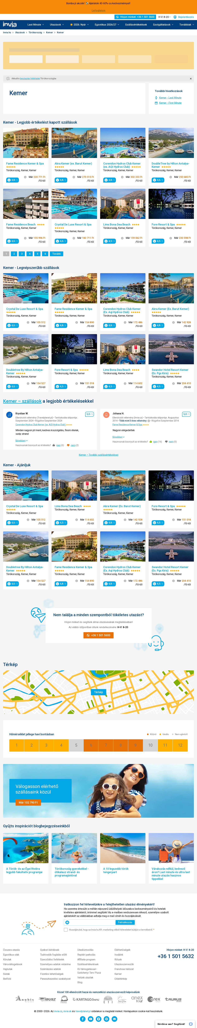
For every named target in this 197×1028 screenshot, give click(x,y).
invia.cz (58, 1011)
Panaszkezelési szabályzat (55, 978)
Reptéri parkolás (86, 954)
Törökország (36, 32)
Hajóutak (7, 969)
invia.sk (67, 1011)
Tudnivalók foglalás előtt (53, 954)
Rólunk (118, 959)
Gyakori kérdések (49, 949)
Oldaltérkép (120, 978)
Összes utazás (11, 949)
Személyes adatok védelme (55, 964)
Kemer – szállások (22, 401)
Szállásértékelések (136, 24)
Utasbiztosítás (85, 949)
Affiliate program (86, 959)
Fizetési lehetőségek (52, 973)
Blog (79, 982)
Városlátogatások (12, 964)
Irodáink (118, 954)
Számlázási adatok (50, 969)
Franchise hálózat (124, 969)
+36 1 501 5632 (176, 956)
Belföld (7, 978)
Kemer (49, 32)
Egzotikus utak (11, 954)
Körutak (7, 959)
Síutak (6, 973)
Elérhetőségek (122, 949)
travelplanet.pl (83, 1011)
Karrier (118, 973)
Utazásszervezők (124, 964)
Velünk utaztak (85, 977)
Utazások (20, 32)
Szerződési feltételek (52, 959)
